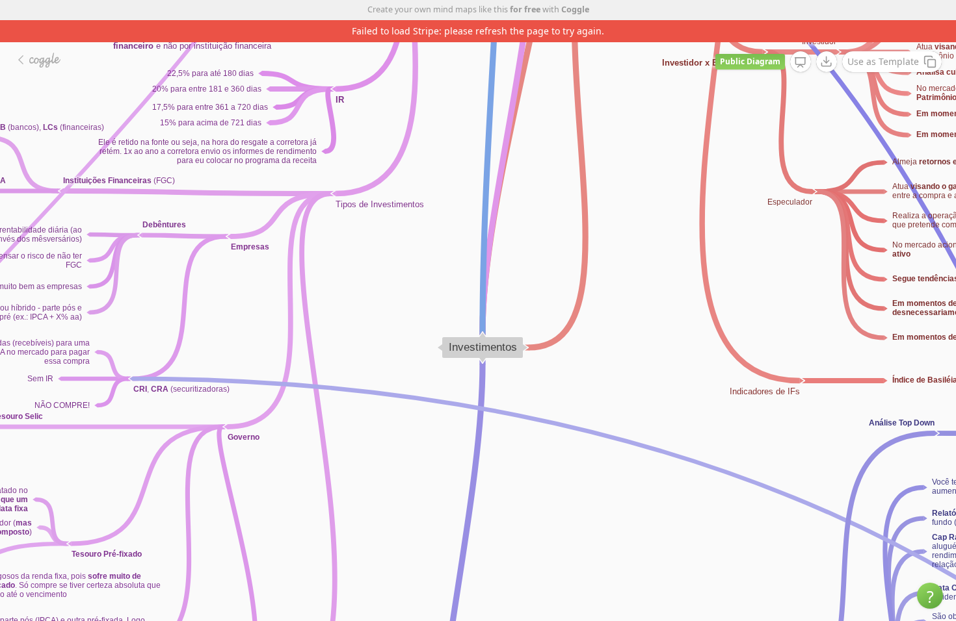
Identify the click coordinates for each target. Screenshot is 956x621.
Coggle (575, 9)
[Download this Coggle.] (826, 61)
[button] (930, 596)
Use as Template (883, 61)
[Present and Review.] (800, 62)
